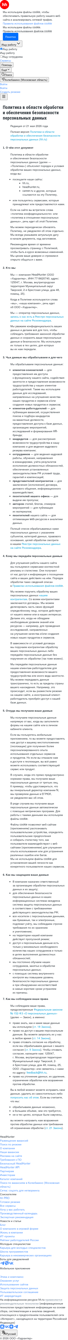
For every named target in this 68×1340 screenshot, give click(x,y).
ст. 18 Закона (41, 1026)
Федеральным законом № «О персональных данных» (36, 1011)
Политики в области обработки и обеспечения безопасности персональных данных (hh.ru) (35, 135)
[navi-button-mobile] (4, 97)
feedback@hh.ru (36, 1072)
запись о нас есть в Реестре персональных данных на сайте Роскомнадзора (37, 318)
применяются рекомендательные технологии (31, 1301)
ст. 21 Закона (53, 1128)
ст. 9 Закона (33, 1049)
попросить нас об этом (24, 1097)
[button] (3, 84)
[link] (6, 74)
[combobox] (8, 1333)
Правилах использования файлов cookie (37, 585)
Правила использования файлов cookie (27, 31)
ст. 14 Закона (41, 1038)
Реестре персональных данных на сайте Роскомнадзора (35, 545)
